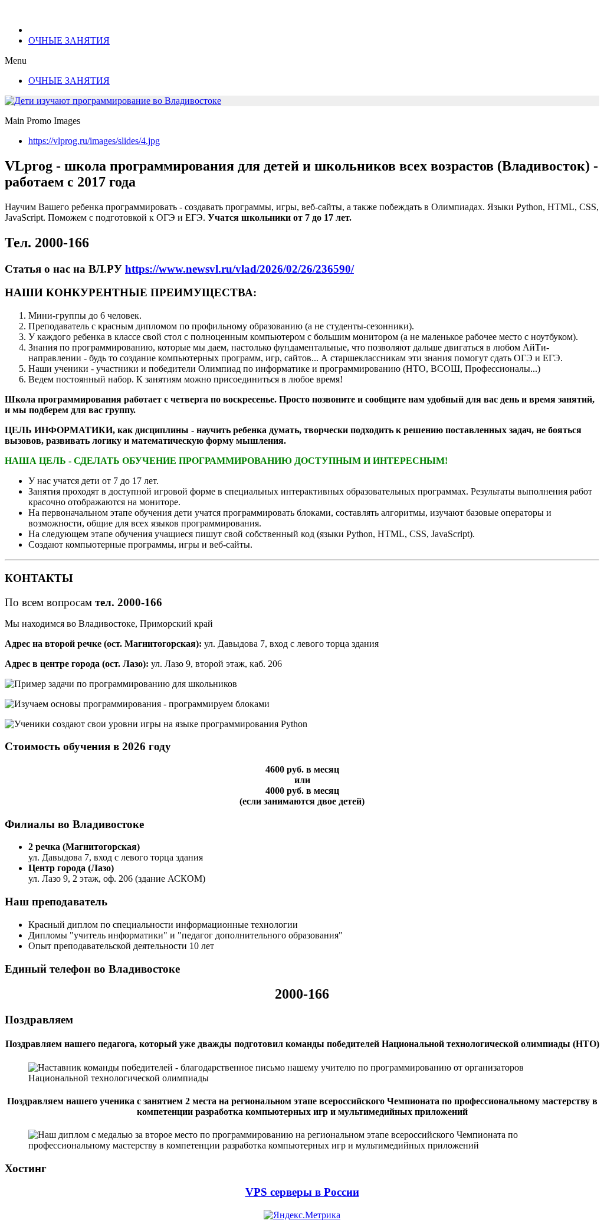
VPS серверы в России (302, 1192)
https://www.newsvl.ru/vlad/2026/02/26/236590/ (239, 269)
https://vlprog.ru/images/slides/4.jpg (94, 141)
